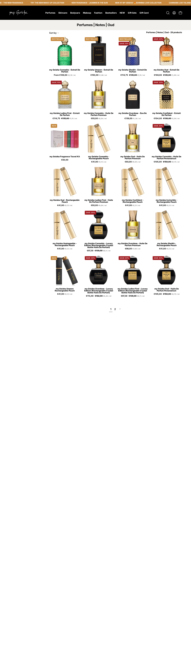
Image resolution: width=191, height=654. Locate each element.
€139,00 (132, 118)
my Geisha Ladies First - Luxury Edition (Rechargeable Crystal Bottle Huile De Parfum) (133, 291)
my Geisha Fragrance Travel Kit (65, 157)
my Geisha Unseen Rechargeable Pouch (65, 290)
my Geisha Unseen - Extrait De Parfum (98, 71)
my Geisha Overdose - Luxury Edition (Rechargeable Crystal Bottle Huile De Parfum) (98, 291)
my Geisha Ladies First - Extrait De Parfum (65, 114)
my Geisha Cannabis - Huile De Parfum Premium (98, 114)
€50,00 (64, 160)
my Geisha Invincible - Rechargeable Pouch (166, 201)
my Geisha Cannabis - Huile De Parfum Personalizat (166, 157)
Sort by (53, 33)
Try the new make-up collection (39, 3)
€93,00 (99, 118)
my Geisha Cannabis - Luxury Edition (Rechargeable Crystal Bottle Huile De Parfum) (98, 245)
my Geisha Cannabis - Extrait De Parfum (64, 71)
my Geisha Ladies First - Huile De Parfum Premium (98, 201)
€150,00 (98, 75)
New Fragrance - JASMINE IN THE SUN (82, 3)
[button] (168, 13)
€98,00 (133, 249)
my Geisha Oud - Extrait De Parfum (166, 71)
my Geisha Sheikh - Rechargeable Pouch (167, 244)
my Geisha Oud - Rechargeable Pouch (65, 201)
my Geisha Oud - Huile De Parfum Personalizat (166, 290)
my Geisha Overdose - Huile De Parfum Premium (132, 244)
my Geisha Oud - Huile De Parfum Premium (132, 157)
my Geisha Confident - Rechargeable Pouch (132, 201)
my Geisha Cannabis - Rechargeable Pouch (98, 157)
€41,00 (99, 162)
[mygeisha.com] (18, 13)
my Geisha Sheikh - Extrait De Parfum (132, 71)
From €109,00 (65, 75)
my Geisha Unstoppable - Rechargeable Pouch (65, 244)
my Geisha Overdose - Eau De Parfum (132, 114)
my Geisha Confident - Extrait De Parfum (166, 114)
